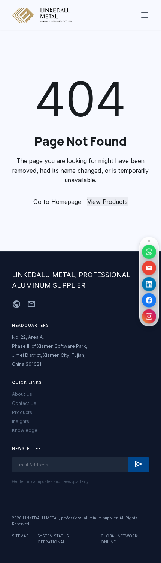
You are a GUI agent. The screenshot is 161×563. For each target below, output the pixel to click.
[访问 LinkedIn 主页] (149, 284)
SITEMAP (20, 536)
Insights (20, 421)
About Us (22, 394)
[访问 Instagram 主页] (149, 316)
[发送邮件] (149, 268)
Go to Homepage (57, 201)
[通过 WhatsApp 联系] (149, 252)
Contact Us (24, 403)
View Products (107, 201)
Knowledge (24, 430)
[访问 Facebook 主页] (149, 300)
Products (22, 412)
